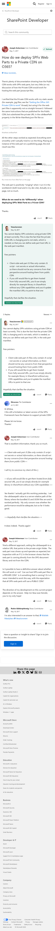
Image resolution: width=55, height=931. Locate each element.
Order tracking (7, 740)
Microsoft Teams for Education (12, 772)
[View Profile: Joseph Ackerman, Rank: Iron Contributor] (5, 49)
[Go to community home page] (9, 4)
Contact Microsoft (16, 922)
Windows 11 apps (8, 712)
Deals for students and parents (12, 788)
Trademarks (17, 924)
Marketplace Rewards (10, 868)
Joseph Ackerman (17, 48)
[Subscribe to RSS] (36, 672)
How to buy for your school (11, 780)
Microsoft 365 (7, 816)
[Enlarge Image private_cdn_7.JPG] (27, 127)
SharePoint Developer (12, 11)
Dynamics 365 (7, 812)
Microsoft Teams (8, 824)
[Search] (34, 3)
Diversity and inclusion (10, 904)
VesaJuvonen (16, 227)
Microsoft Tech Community (11, 860)
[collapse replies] (27, 319)
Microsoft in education (10, 764)
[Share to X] (23, 672)
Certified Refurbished (9, 744)
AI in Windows (7, 704)
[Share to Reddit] (27, 672)
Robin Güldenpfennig (20, 608)
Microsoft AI (7, 804)
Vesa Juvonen (10, 72)
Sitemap (5, 922)
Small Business (7, 832)
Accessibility (7, 908)
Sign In (49, 4)
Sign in (13, 643)
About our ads (7, 927)
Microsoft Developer (9, 848)
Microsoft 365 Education (10, 776)
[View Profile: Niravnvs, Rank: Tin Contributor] (7, 403)
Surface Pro (6, 684)
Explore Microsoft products (11, 708)
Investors (6, 900)
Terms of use (7, 924)
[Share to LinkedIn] (15, 672)
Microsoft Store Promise (10, 748)
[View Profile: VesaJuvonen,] (7, 228)
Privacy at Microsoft (9, 896)
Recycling (38, 924)
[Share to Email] (40, 672)
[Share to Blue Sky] (31, 672)
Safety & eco (28, 924)
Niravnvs (14, 402)
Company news (7, 892)
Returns (5, 736)
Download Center (8, 728)
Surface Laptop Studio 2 (10, 692)
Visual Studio (7, 872)
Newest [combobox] (48, 314)
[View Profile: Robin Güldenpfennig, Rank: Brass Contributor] (7, 609)
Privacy (27, 922)
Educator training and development (14, 784)
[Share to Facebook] (19, 672)
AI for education (8, 792)
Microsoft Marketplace (10, 864)
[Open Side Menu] (3, 4)
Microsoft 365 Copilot (9, 828)
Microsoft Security (8, 808)
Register (41, 4)
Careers (5, 884)
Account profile (7, 724)
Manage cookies (38, 922)
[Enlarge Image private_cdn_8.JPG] (27, 165)
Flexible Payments (8, 752)
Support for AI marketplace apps (13, 856)
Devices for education (9, 768)
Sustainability (7, 912)
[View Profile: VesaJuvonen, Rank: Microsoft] (5, 322)
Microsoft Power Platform (11, 820)
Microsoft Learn (8, 852)
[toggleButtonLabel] (51, 11)
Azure (5, 844)
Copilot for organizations (10, 696)
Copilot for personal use (10, 700)
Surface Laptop (7, 688)
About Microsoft (8, 888)
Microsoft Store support (10, 732)
